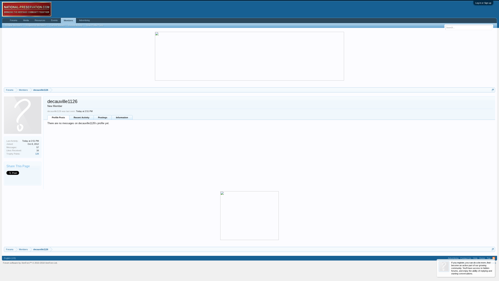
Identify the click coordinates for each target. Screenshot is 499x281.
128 (37, 154)
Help (475, 258)
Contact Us (465, 258)
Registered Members (36, 25)
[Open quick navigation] (492, 90)
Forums (13, 20)
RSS (493, 258)
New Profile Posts (95, 25)
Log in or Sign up (483, 3)
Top (488, 258)
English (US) (10, 258)
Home (482, 258)
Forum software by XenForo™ (30, 263)
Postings (102, 117)
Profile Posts (58, 117)
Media (26, 20)
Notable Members (13, 25)
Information (122, 117)
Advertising (84, 20)
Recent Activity (81, 117)
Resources (40, 20)
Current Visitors (57, 25)
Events (54, 20)
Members (68, 20)
